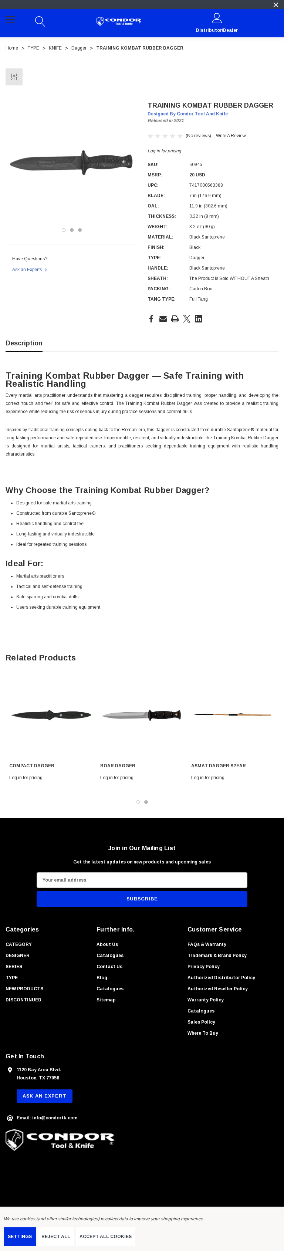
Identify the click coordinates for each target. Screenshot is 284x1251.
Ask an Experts (27, 269)
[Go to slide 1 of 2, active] (138, 802)
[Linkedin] (198, 318)
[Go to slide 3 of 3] (80, 230)
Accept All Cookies (106, 1236)
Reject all (55, 1236)
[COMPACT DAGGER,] (51, 715)
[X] (186, 318)
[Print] (175, 318)
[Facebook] (151, 318)
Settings (20, 1236)
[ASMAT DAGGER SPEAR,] (233, 715)
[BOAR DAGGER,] (142, 715)
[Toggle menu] (11, 20)
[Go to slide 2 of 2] (146, 802)
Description (24, 343)
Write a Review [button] (231, 135)
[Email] (163, 318)
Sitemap (106, 1000)
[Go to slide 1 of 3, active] (63, 230)
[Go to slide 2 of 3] (72, 230)
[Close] (276, 4)
